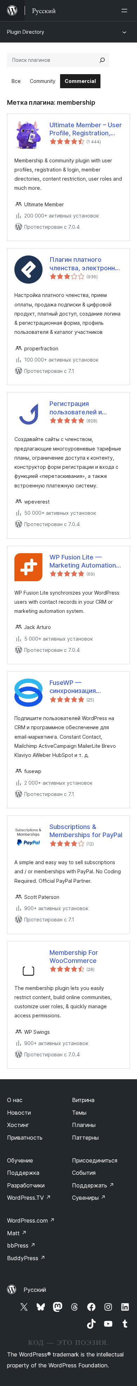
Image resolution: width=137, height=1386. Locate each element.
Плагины (84, 1124)
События (84, 1172)
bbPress (21, 1245)
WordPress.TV (29, 1197)
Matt (17, 1233)
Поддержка (23, 1172)
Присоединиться (94, 1160)
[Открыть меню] (126, 10)
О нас (14, 1099)
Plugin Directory (25, 32)
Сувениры (89, 1197)
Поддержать (93, 1185)
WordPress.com (31, 1220)
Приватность (25, 1137)
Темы (79, 1112)
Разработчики (26, 1185)
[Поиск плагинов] (102, 60)
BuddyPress (26, 1258)
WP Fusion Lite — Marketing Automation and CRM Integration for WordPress (85, 561)
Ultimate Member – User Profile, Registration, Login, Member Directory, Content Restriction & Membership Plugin (86, 129)
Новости (19, 1112)
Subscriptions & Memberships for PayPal (86, 830)
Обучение (20, 1160)
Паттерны (85, 1137)
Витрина (83, 1099)
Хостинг (18, 1124)
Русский (35, 1289)
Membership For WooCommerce (74, 956)
